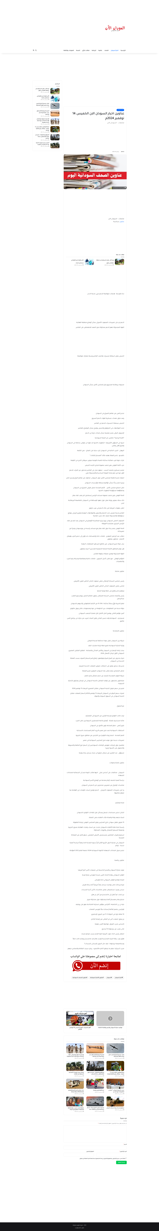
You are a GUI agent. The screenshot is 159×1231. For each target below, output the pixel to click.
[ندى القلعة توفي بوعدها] (95, 1084)
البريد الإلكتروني (123, 1151)
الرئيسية (123, 50)
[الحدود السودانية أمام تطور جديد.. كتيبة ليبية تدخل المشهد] (95, 1048)
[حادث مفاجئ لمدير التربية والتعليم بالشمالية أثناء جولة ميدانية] (75, 1084)
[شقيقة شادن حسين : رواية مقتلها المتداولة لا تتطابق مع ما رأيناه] (75, 1101)
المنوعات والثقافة (69, 50)
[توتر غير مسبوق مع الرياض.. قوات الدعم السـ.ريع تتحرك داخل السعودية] (75, 1048)
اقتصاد (106, 50)
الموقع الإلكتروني (90, 1151)
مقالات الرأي (85, 50)
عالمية (100, 50)
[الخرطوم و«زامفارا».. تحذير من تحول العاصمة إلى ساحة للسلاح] (95, 1066)
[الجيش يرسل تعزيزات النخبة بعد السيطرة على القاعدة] (75, 1066)
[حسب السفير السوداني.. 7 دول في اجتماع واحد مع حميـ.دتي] (115, 1084)
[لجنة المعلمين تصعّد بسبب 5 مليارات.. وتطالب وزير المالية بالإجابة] (115, 1066)
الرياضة (94, 50)
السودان (109, 977)
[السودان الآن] (115, 28)
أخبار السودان (118, 977)
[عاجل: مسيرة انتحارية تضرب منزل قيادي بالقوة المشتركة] (115, 1048)
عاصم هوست (78, 1228)
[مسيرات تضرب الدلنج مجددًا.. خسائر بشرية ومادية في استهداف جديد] (95, 1101)
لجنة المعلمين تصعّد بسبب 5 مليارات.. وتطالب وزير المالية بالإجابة (42, 128)
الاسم (125, 1144)
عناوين (122, 222)
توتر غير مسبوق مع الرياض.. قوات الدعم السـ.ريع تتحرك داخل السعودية (42, 120)
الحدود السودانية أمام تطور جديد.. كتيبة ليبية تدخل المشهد (43, 112)
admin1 (122, 151)
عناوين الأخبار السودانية (96, 977)
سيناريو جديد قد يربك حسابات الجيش (115, 1108)
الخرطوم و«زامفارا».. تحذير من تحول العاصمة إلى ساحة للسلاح (42, 136)
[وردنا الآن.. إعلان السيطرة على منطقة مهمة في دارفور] (119, 262)
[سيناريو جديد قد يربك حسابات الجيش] (115, 1101)
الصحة (78, 50)
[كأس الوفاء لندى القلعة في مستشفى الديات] (89, 262)
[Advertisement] (79, 10)
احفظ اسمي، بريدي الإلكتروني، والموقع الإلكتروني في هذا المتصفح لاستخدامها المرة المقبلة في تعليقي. (102, 1158)
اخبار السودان (114, 50)
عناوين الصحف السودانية (79, 977)
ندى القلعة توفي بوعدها (98, 1090)
